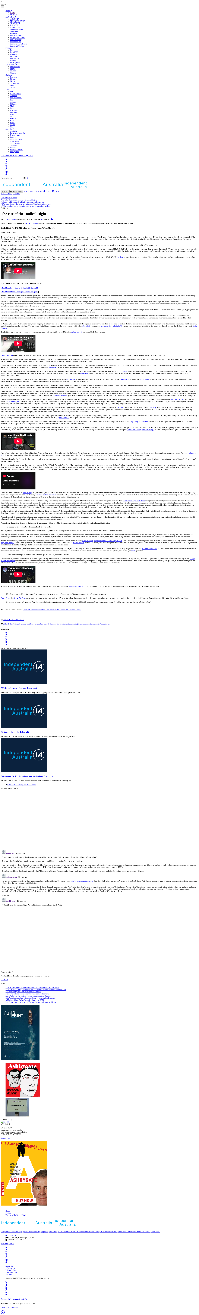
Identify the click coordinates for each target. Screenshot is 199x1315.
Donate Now (5, 1138)
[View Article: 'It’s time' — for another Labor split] (24, 728)
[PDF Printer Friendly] (52, 219)
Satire (12, 121)
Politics (8, 48)
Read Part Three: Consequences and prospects (19, 292)
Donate (11, 1244)
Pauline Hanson (78, 543)
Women (13, 118)
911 (14, 624)
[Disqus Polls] (99, 818)
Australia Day (55, 624)
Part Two (120, 257)
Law (11, 100)
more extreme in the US (77, 586)
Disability (13, 110)
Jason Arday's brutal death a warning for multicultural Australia (28, 996)
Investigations (15, 62)
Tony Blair (120, 407)
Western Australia (16, 150)
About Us (9, 1266)
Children (13, 104)
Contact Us (11, 1236)
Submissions (10, 1268)
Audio (12, 125)
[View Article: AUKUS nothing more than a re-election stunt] (24, 683)
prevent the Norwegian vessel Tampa (140, 430)
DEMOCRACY (18, 620)
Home (8, 11)
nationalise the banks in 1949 (111, 326)
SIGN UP (4, 980)
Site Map (9, 1274)
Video (12, 123)
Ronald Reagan (13, 401)
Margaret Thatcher (177, 399)
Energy (12, 69)
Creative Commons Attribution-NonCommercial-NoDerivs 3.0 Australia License (52, 610)
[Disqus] (99, 878)
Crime (12, 108)
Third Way (152, 407)
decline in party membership (45, 495)
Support (14, 1299)
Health (12, 114)
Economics (14, 56)
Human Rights (15, 94)
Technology (14, 83)
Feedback (13, 33)
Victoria (13, 148)
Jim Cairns (123, 371)
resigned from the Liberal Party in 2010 (108, 541)
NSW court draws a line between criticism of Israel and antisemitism (25, 204)
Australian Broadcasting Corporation (73, 624)
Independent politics (17, 38)
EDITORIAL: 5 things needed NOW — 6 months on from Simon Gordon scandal (36, 990)
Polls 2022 (14, 52)
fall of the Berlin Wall (149, 549)
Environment (10, 65)
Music (12, 106)
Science (13, 71)
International (14, 58)
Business (9, 75)
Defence (13, 60)
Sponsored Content (17, 46)
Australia (9, 129)
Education (14, 112)
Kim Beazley (27, 493)
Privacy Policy (15, 42)
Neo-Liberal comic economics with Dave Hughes (19, 200)
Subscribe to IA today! (9, 198)
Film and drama (16, 98)
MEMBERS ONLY (17, 21)
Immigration (14, 152)
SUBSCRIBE (15, 23)
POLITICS (7, 620)
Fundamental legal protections (134, 501)
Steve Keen (53, 367)
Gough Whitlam (7, 355)
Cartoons (13, 96)
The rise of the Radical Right (16, 1215)
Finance (13, 79)
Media (12, 81)
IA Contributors (16, 36)
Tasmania (13, 145)
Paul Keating (144, 379)
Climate (13, 73)
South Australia (15, 143)
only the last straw (7, 543)
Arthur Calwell (76, 332)
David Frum (5, 598)
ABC (18, 624)
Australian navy (105, 624)
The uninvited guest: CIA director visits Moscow (23, 992)
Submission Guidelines (18, 44)
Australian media (93, 624)
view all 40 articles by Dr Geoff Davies (21, 785)
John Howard (64, 418)
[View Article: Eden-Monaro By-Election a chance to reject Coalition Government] (24, 772)
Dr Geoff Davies (10, 219)
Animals (13, 102)
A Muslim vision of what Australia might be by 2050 (25, 1000)
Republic (13, 137)
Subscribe (4, 1244)
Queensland (14, 141)
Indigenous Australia (17, 133)
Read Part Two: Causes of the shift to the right (19, 288)
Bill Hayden (70, 379)
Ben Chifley (86, 326)
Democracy (14, 54)
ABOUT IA (10, 17)
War (11, 127)
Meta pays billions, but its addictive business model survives (22, 202)
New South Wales (16, 139)
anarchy (24, 624)
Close (3, 1307)
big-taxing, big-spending (140, 422)
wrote (133, 551)
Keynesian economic (60, 395)
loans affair (84, 373)
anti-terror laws (32, 624)
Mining (12, 85)
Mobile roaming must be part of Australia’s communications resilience (26, 206)
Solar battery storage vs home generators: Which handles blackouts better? (32, 988)
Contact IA (14, 31)
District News (15, 135)
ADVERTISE (15, 27)
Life (7, 89)
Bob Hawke (124, 379)
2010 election (8, 624)
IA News (13, 15)
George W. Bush (19, 598)
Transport (13, 87)
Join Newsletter (15, 40)
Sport (12, 116)
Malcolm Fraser (87, 541)
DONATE (14, 25)
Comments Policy (16, 29)
